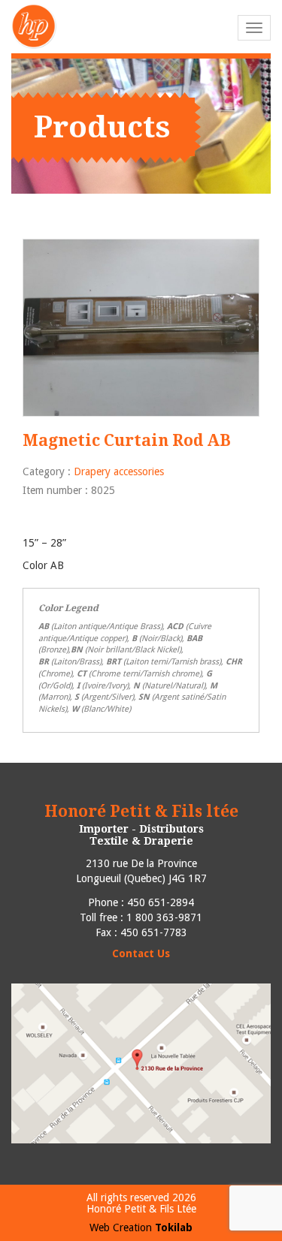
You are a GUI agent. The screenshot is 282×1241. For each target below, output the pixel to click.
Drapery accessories (119, 471)
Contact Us (141, 953)
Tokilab (174, 1227)
